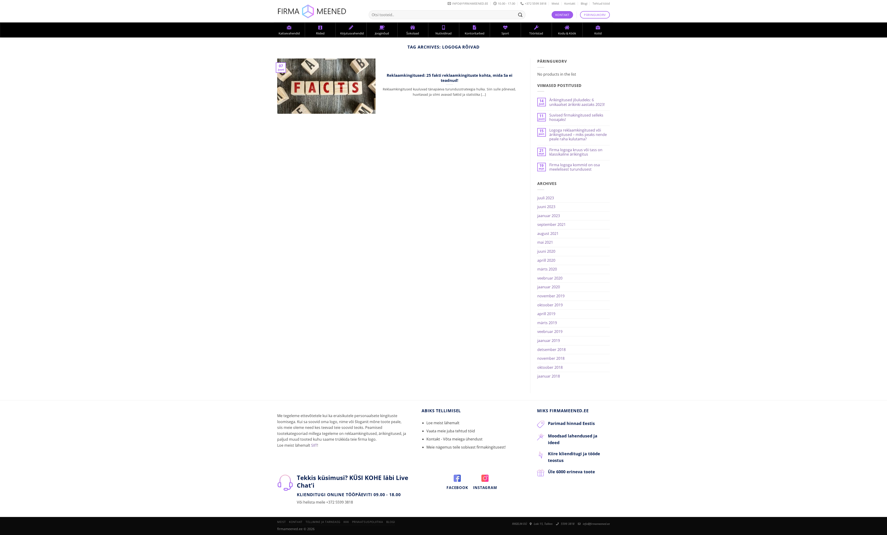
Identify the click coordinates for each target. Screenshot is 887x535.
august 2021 (548, 233)
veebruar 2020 (549, 278)
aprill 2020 (546, 260)
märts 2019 (547, 322)
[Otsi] (520, 14)
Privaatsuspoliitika (367, 522)
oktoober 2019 (550, 304)
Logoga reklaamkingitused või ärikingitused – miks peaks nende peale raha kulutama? (578, 134)
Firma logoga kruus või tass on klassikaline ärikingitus (575, 152)
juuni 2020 (546, 251)
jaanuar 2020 (548, 286)
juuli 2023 (545, 197)
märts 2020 (547, 269)
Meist (555, 3)
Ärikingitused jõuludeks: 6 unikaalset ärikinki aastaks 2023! (577, 102)
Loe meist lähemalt (442, 422)
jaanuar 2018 (548, 376)
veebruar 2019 (549, 331)
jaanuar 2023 (548, 215)
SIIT (314, 445)
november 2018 (551, 358)
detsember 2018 (551, 349)
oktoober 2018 (550, 367)
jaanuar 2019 (548, 340)
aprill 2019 (546, 313)
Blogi (584, 3)
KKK (346, 522)
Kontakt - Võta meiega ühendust (454, 439)
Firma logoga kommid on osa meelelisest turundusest (574, 167)
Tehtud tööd (601, 3)
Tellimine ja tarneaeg (323, 522)
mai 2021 (545, 242)
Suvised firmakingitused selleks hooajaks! (576, 117)
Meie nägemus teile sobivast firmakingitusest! (466, 447)
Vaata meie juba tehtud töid (450, 431)
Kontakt (569, 3)
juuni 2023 (546, 206)
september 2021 (551, 224)
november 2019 (551, 295)
